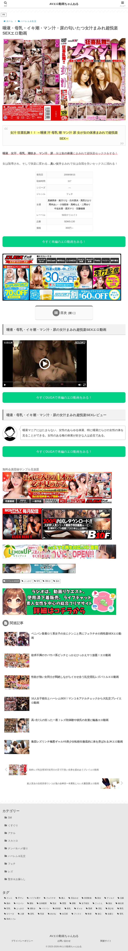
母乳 (38, 581)
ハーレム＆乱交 (12, 581)
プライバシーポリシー (22, 941)
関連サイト (105, 941)
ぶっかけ (28, 581)
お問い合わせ (64, 941)
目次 (63, 312)
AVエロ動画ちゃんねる (64, 3)
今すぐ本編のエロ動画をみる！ (64, 241)
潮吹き (48, 581)
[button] (118, 609)
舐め (57, 581)
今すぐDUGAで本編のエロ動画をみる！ (64, 397)
